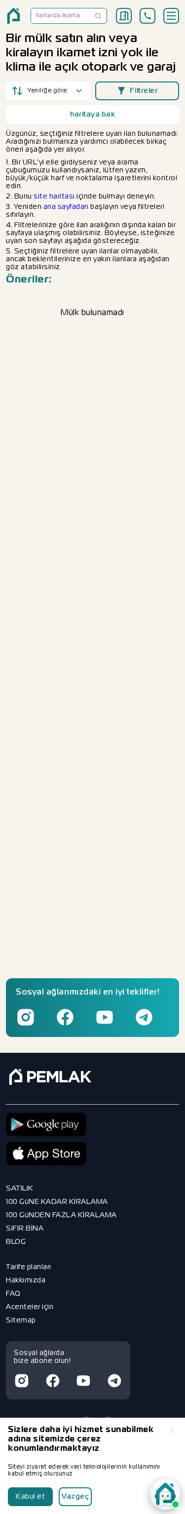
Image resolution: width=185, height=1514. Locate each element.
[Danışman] (165, 1494)
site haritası (54, 196)
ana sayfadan (66, 207)
